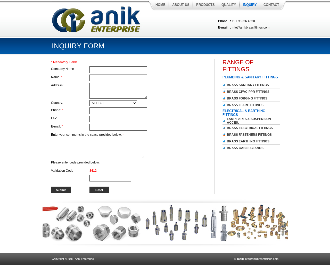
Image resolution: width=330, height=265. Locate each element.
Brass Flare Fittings (245, 105)
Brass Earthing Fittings (248, 141)
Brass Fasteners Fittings (249, 134)
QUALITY (228, 5)
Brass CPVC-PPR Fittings (248, 92)
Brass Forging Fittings (247, 98)
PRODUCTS (205, 5)
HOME (160, 5)
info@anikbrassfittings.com (250, 27)
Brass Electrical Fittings (250, 128)
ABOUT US (180, 5)
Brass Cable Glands (245, 148)
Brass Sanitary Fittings (248, 85)
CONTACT (271, 5)
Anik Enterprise (84, 258)
